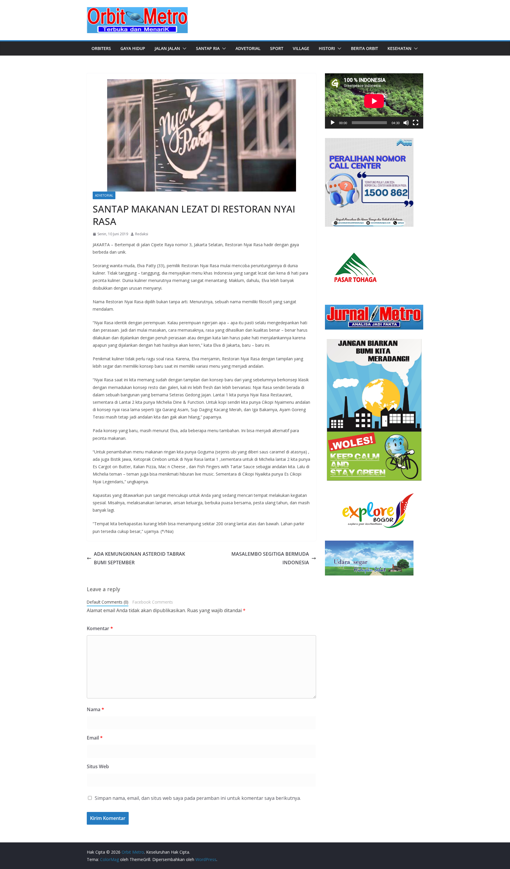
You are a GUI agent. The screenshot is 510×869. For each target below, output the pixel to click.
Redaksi (141, 233)
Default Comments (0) (107, 602)
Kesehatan (399, 48)
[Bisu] (406, 123)
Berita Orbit (364, 48)
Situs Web (98, 766)
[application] (374, 101)
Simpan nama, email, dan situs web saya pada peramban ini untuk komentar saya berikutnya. (198, 798)
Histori (327, 48)
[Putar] (333, 123)
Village (301, 48)
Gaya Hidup (132, 48)
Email (95, 738)
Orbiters (101, 48)
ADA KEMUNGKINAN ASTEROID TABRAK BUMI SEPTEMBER (139, 558)
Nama (95, 709)
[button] (183, 48)
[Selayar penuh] (416, 123)
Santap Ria (208, 48)
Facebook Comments (153, 602)
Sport (276, 48)
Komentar (100, 628)
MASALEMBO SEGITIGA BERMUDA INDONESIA (270, 558)
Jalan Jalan (167, 48)
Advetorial (248, 48)
